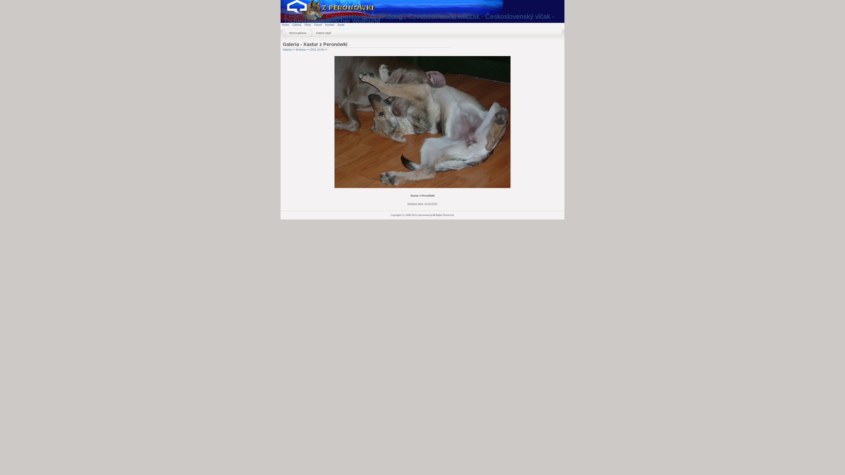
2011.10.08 (317, 49)
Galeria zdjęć (323, 33)
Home (285, 24)
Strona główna (297, 33)
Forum (318, 24)
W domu (301, 49)
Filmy (308, 24)
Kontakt (329, 24)
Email (341, 24)
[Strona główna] (300, 12)
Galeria (296, 24)
